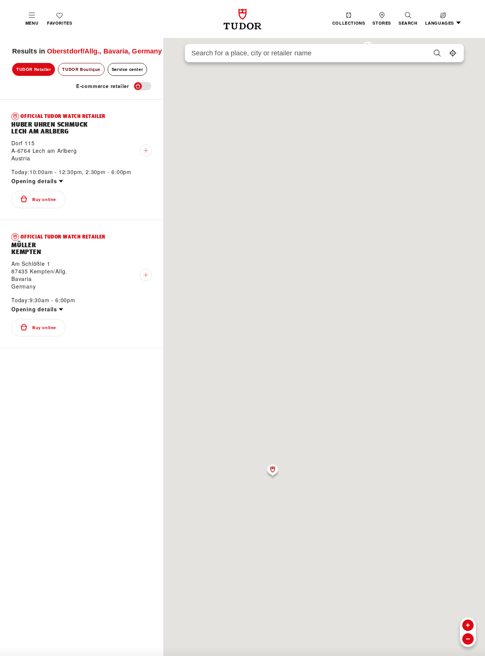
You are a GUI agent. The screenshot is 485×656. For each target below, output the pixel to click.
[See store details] (146, 150)
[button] (408, 19)
